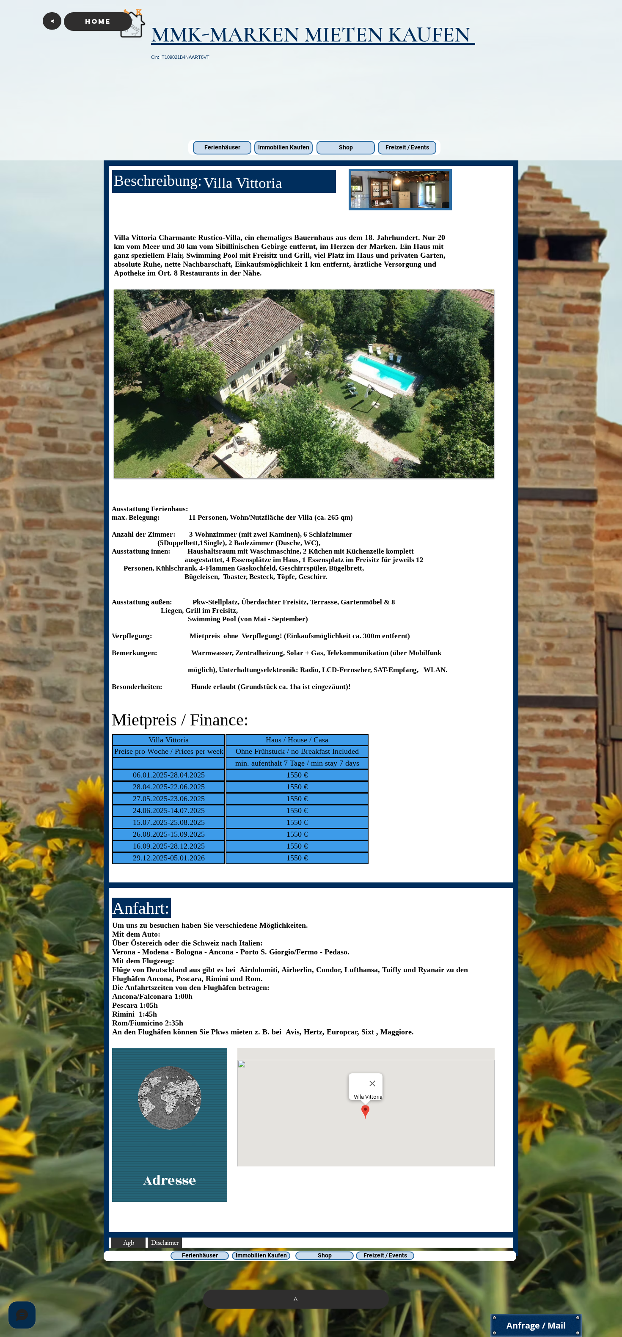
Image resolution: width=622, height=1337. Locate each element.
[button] (52, 21)
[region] (169, 1125)
